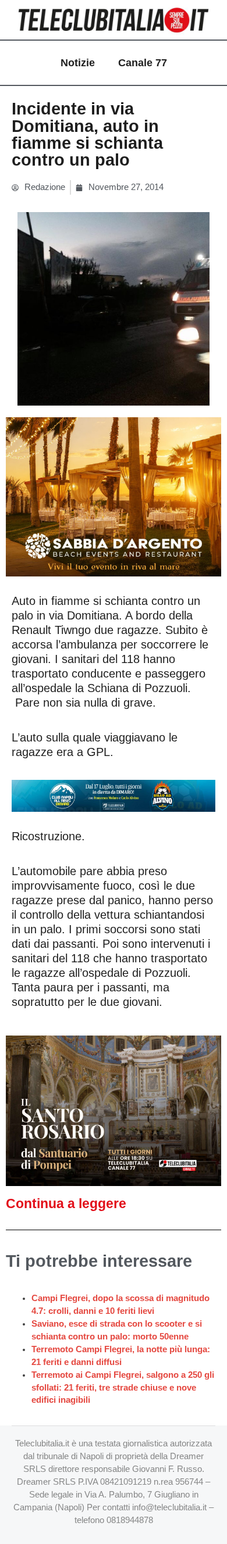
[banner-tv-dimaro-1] (113, 795)
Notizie (78, 63)
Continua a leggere (66, 1203)
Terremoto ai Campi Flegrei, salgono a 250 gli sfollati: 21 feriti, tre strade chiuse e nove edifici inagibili (122, 1387)
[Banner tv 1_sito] (113, 1110)
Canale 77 (142, 63)
